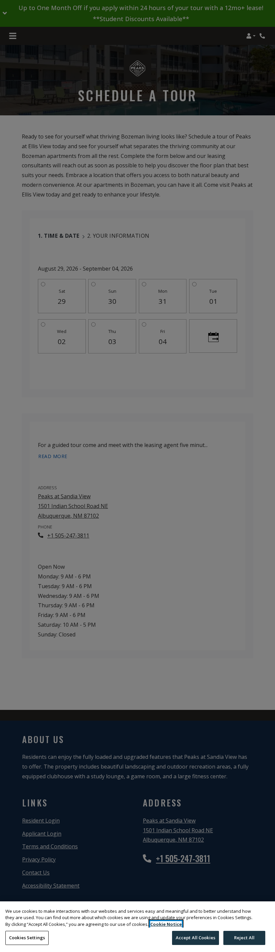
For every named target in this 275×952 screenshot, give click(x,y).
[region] (137, 926)
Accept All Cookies (195, 938)
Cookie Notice (166, 924)
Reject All (244, 938)
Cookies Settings (27, 938)
